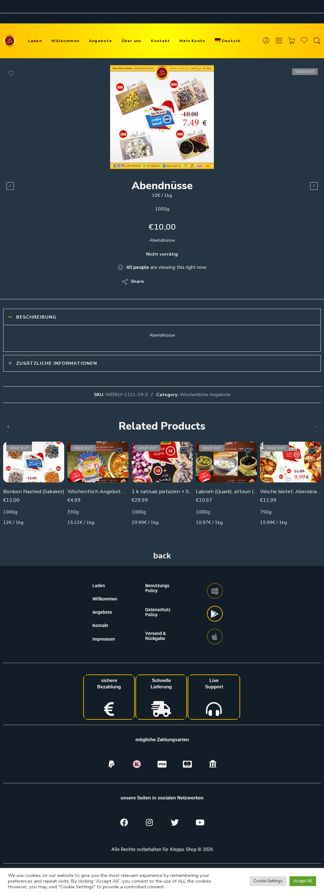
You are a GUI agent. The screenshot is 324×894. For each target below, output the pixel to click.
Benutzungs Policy (157, 588)
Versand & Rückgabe (155, 636)
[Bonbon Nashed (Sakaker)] (33, 462)
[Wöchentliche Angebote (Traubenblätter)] (314, 186)
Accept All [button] (302, 881)
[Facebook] (124, 822)
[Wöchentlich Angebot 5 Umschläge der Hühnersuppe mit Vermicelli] (97, 462)
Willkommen (65, 40)
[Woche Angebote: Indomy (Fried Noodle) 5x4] (10, 186)
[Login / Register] (266, 41)
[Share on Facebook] (167, 281)
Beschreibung (36, 317)
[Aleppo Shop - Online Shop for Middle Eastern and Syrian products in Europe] (9, 40)
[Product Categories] (279, 41)
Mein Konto (192, 40)
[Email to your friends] (192, 281)
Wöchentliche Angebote (205, 394)
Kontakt (160, 40)
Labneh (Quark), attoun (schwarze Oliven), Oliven (226, 491)
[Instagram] (149, 822)
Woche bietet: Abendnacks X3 (290, 491)
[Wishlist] (11, 73)
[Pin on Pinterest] (179, 281)
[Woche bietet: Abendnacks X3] (290, 462)
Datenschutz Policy (158, 612)
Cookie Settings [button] (268, 881)
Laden (35, 40)
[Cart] (292, 41)
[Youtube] (200, 822)
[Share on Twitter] (154, 281)
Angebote (100, 40)
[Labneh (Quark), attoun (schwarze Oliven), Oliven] (226, 462)
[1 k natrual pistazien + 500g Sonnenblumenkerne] (162, 462)
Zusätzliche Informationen (56, 363)
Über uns (132, 40)
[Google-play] (215, 614)
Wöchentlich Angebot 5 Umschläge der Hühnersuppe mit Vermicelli (97, 491)
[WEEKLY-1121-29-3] (162, 117)
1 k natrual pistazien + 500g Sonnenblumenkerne (162, 491)
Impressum (103, 639)
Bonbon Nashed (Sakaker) (33, 491)
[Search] (317, 40)
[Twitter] (175, 822)
